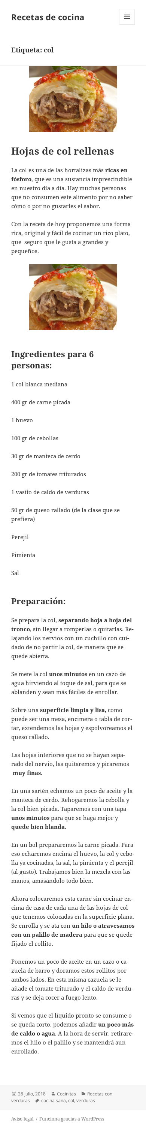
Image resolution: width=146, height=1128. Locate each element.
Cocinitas (66, 1094)
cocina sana (53, 1100)
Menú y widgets (127, 24)
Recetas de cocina (47, 16)
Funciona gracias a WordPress (71, 1119)
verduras (85, 1100)
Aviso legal (22, 1119)
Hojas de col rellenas (62, 151)
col (71, 1100)
